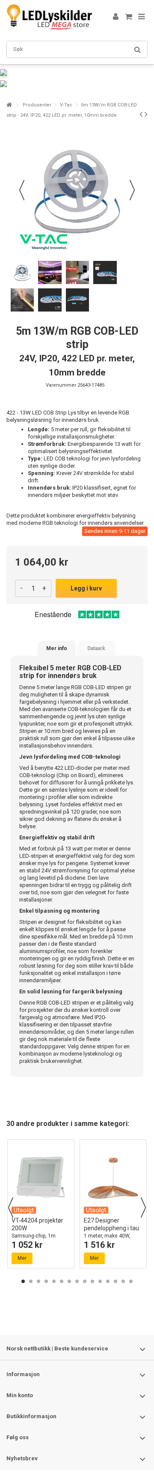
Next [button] (143, 1207)
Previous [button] (10, 1207)
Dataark (96, 648)
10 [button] (92, 1281)
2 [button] (31, 1281)
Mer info (56, 648)
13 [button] (115, 1281)
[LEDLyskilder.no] (49, 17)
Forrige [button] (22, 190)
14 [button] (123, 1281)
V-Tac (66, 105)
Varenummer (61, 385)
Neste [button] (132, 190)
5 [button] (54, 1281)
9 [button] (84, 1281)
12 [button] (108, 1281)
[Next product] (146, 114)
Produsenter (37, 105)
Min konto (19, 1395)
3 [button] (38, 1281)
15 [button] (131, 1281)
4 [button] (46, 1281)
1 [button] (23, 1281)
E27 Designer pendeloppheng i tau (111, 1235)
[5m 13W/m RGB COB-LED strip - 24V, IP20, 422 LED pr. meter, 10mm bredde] (22, 272)
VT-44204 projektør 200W (40, 1235)
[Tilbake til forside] (9, 105)
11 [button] (100, 1281)
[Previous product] (140, 114)
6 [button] (61, 1281)
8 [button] (77, 1281)
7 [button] (69, 1281)
